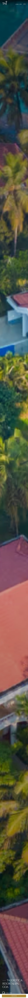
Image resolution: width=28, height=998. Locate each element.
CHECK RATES (14, 995)
